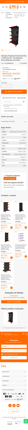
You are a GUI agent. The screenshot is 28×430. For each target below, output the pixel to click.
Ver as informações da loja (10, 110)
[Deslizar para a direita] (25, 328)
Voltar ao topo (15, 411)
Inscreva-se (14, 357)
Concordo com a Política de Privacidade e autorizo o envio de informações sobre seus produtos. (15, 354)
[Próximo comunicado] (25, 1)
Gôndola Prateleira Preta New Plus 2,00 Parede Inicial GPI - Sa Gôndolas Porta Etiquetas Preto (20, 217)
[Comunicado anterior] (2, 1)
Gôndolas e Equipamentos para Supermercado (9, 15)
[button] (3, 7)
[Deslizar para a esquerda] (2, 328)
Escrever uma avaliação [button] (14, 302)
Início (2, 12)
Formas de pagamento (7, 75)
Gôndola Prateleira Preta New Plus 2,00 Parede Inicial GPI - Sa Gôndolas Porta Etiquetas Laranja (6, 247)
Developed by (18, 421)
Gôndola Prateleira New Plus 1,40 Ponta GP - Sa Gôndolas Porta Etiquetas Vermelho (21, 246)
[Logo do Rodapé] (3, 368)
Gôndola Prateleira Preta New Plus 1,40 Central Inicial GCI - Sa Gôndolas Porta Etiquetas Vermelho (6, 277)
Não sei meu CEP (21, 97)
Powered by (9, 421)
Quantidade (4, 82)
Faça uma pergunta (10, 178)
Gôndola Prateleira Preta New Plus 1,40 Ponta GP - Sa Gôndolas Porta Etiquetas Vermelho (6, 217)
